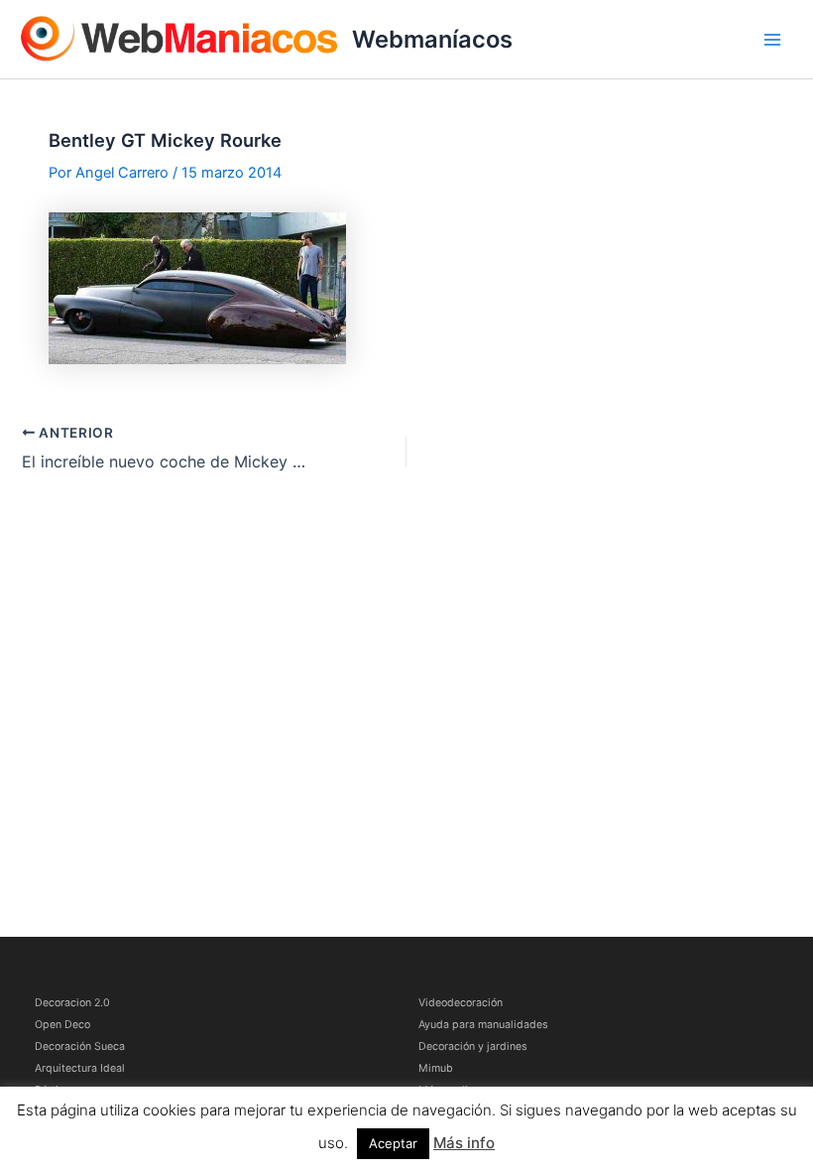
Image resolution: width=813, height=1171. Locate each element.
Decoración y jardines (472, 1046)
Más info (464, 1142)
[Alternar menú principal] (772, 40)
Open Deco (62, 1024)
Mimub (435, 1068)
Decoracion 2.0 (72, 1002)
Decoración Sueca (80, 1046)
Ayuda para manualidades (483, 1024)
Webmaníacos (432, 39)
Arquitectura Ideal (80, 1068)
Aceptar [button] (393, 1143)
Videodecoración (460, 1002)
